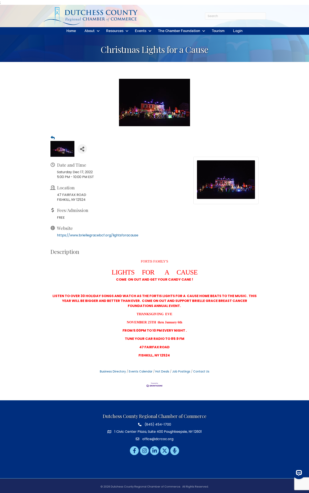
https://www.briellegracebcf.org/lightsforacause (97, 235)
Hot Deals (162, 372)
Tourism (218, 31)
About (90, 31)
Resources (114, 31)
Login (238, 31)
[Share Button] (82, 149)
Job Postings (181, 372)
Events (140, 31)
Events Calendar (140, 372)
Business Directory (113, 372)
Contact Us (201, 372)
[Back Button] (53, 138)
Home (71, 31)
